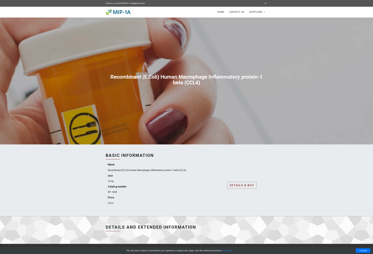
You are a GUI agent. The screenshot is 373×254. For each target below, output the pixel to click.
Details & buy (242, 185)
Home (220, 12)
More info (227, 250)
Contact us (236, 12)
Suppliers (256, 12)
